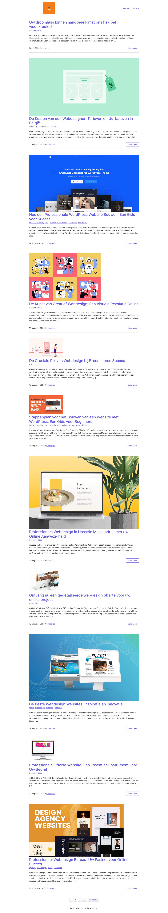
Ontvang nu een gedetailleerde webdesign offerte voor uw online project (79, 597)
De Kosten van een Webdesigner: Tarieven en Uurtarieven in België (81, 120)
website (43, 126)
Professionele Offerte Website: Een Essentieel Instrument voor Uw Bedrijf (83, 767)
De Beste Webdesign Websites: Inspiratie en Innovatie (76, 704)
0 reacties (45, 48)
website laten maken (58, 222)
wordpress (82, 222)
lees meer (132, 48)
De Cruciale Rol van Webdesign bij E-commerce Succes (77, 360)
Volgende (93, 900)
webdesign (34, 126)
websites (52, 126)
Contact (135, 8)
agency (32, 867)
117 (84, 900)
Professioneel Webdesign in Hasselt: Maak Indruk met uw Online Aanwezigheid (78, 534)
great (31, 708)
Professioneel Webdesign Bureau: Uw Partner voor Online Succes (78, 861)
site (46, 222)
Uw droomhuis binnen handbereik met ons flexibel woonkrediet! (72, 24)
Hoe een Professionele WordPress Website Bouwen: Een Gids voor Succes (82, 216)
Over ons (126, 8)
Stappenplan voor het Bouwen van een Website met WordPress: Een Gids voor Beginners (74, 419)
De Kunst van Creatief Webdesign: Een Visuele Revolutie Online (84, 304)
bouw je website (36, 222)
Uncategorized (35, 30)
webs (50, 867)
